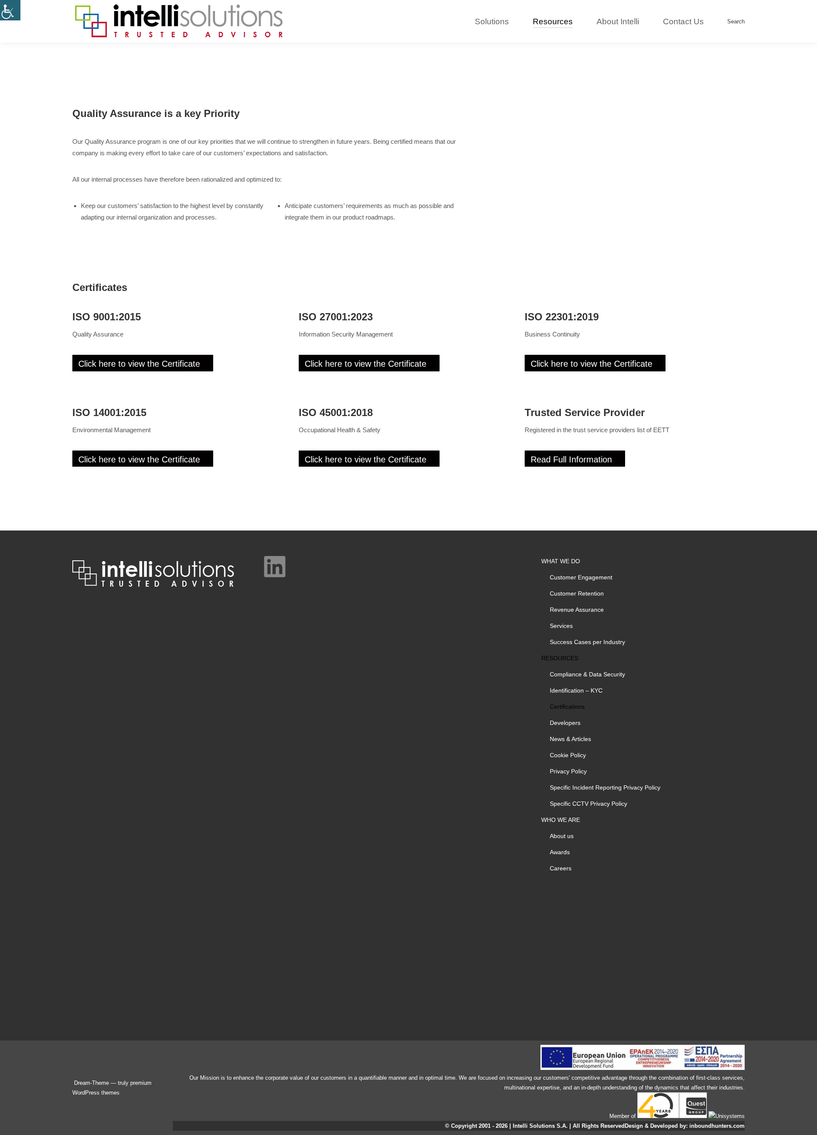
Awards (560, 852)
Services (561, 625)
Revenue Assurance (577, 609)
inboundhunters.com (717, 1126)
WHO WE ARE (560, 819)
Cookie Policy (568, 755)
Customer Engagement (581, 577)
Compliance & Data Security (587, 674)
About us (562, 836)
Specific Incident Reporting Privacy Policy (605, 787)
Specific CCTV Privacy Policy (588, 803)
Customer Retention (577, 593)
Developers (565, 722)
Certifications (567, 706)
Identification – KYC (576, 690)
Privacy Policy (568, 771)
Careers (560, 868)
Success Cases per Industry (587, 642)
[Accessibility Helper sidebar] (10, 10)
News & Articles (570, 739)
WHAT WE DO (560, 561)
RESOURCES (559, 658)
